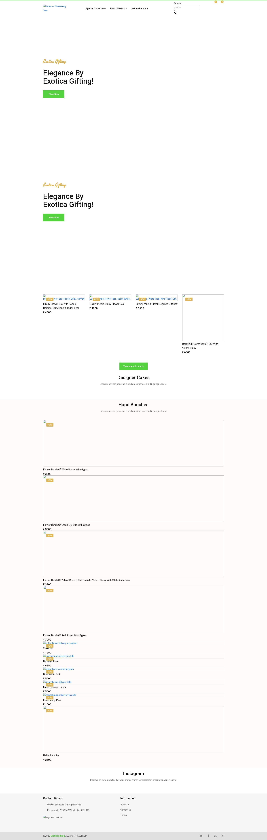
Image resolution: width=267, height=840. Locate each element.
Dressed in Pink (51, 674)
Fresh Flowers (117, 8)
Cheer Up (48, 648)
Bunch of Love (51, 661)
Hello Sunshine (51, 755)
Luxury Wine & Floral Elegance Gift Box (157, 304)
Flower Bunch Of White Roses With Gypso (65, 469)
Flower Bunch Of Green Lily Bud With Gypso (66, 524)
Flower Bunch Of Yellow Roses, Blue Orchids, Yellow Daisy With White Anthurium (86, 580)
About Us (124, 804)
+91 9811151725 (81, 810)
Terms (123, 815)
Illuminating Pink (52, 700)
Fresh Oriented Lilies (54, 687)
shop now (54, 94)
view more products (133, 366)
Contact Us (125, 810)
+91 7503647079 (64, 810)
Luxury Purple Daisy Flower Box (106, 304)
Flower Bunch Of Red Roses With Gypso (65, 635)
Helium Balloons (139, 8)
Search (177, 3)
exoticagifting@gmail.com (68, 805)
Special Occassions (96, 8)
